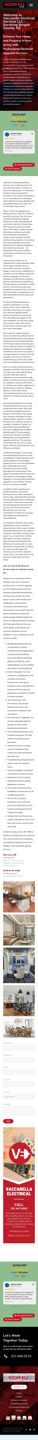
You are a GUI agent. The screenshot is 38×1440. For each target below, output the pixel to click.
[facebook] (26, 1429)
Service (6, 1092)
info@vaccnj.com (10, 873)
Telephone (7, 1055)
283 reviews (22, 121)
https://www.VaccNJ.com (16, 1429)
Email (6, 1067)
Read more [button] (9, 151)
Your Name (8, 1043)
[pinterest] (34, 1429)
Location (6, 1080)
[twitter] (30, 1429)
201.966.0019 (9, 858)
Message (7, 1104)
